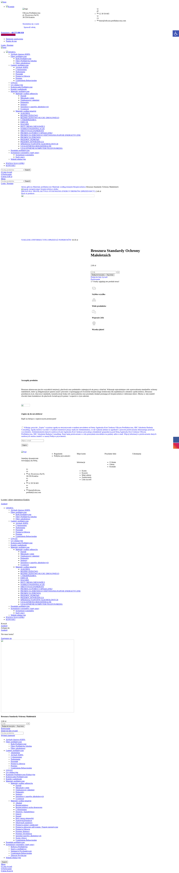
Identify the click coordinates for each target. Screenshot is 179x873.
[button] (176, 33)
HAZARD (24, 124)
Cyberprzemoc (21, 70)
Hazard (18, 816)
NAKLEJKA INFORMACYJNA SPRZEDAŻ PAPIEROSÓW (46, 240)
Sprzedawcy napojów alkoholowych (34, 107)
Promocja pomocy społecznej (27, 825)
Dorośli (23, 96)
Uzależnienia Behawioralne (26, 80)
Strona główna (27, 187)
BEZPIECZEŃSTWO (29, 115)
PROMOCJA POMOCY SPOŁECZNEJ (36, 133)
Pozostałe (19, 74)
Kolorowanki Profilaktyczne (22, 87)
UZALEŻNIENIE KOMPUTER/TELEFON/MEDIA (41, 148)
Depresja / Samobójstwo (25, 812)
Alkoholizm (15, 753)
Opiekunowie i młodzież (29, 100)
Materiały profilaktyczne (20, 91)
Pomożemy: (12, 33)
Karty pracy (20, 157)
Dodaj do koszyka (98, 275)
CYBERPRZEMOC (28, 120)
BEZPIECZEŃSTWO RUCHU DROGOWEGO (39, 118)
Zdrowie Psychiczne (18, 855)
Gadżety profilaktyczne (20, 65)
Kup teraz (110, 275)
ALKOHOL (25, 113)
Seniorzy (23, 104)
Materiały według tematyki (26, 111)
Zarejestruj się (6, 638)
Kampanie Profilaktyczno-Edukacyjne (20, 775)
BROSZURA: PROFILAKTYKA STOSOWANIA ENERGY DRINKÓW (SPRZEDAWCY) (58, 191)
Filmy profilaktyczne (19, 56)
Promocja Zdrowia (23, 76)
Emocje (18, 814)
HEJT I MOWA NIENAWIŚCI (32, 126)
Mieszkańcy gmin (27, 98)
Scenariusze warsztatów (25, 155)
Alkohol (19, 803)
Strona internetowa (8, 35)
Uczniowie (24, 109)
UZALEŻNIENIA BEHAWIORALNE (35, 146)
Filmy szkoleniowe (23, 63)
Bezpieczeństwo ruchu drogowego (29, 807)
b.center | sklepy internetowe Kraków (15, 500)
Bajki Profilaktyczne (23, 59)
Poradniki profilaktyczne (20, 150)
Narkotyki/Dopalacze (24, 820)
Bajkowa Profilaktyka (19, 847)
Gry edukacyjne (17, 85)
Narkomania (20, 72)
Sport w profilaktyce (18, 849)
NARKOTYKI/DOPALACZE (32, 129)
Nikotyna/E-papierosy (24, 823)
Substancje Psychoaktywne (21, 851)
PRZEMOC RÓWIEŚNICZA (32, 142)
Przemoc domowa (22, 831)
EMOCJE (24, 122)
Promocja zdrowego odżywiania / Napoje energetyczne (37, 827)
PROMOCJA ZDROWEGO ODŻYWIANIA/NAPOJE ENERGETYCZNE (50, 135)
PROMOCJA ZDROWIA (30, 137)
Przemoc (19, 78)
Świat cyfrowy (21, 838)
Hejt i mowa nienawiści (25, 818)
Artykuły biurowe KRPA (20, 54)
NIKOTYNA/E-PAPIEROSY (32, 131)
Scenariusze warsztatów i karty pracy (25, 153)
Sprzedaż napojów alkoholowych (28, 836)
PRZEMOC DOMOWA (29, 139)
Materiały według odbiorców (27, 94)
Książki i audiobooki (19, 89)
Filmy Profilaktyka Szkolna (26, 61)
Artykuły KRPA (22, 67)
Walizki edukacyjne (18, 159)
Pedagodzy (24, 102)
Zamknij (4, 504)
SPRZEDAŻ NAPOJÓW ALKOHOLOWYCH (39, 144)
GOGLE (14, 83)
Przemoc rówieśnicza (24, 834)
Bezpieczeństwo (79, 187)
